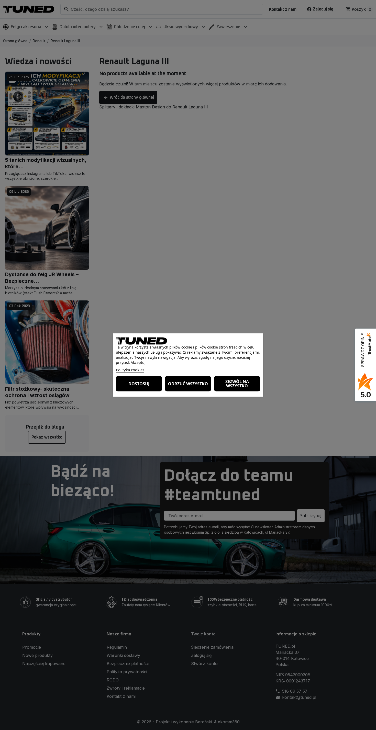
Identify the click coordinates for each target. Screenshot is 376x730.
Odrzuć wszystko (188, 383)
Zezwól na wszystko (237, 384)
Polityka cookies (130, 369)
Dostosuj (138, 383)
